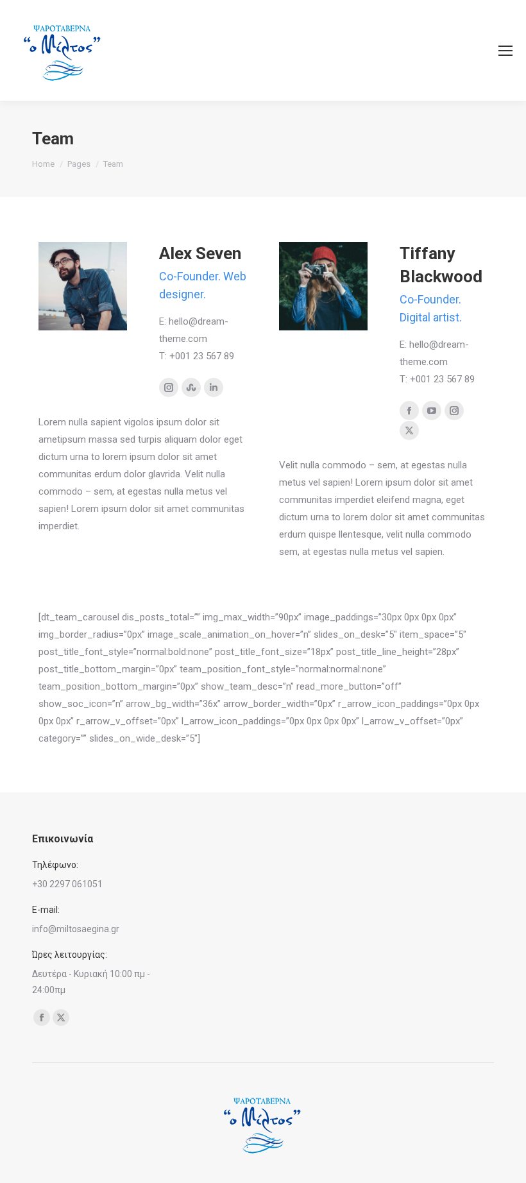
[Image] (82, 286)
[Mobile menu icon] (505, 50)
